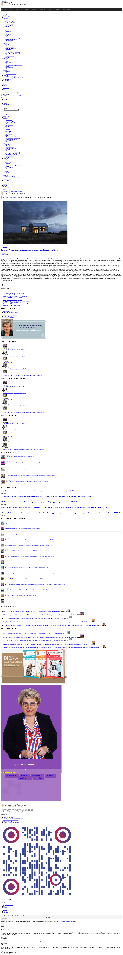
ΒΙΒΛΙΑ (11, 9)
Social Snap (9, 953)
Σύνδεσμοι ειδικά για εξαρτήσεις (10, 820)
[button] (8, 772)
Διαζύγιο (8, 63)
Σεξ (7, 61)
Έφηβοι (5, 910)
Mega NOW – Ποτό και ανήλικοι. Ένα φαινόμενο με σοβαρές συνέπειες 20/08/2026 (20, 456)
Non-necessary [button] (4, 943)
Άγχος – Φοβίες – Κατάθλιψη (13, 38)
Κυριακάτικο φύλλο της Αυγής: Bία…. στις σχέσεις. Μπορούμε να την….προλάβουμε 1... (23, 375)
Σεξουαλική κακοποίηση (11, 39)
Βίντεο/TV (8, 71)
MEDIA (50, 9)
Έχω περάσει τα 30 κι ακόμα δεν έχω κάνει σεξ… (14, 349)
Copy (17, 952)
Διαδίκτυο (8, 49)
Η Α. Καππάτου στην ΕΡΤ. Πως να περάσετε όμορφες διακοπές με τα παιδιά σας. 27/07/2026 (21, 550)
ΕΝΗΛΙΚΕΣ (42, 9)
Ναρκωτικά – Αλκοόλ (8, 316)
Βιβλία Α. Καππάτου (8, 905)
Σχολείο (8, 35)
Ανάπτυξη (8, 29)
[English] (6, 95)
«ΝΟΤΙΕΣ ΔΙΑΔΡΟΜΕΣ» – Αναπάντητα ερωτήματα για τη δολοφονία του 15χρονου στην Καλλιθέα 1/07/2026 (24, 578)
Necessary (4, 937)
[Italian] (20, 95)
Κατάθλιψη (8, 66)
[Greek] (2, 95)
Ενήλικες (7, 197)
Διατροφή (8, 31)
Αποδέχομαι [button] (73, 921)
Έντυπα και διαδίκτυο (11, 74)
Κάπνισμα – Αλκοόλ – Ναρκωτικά (14, 51)
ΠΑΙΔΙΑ (27, 9)
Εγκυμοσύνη (9, 20)
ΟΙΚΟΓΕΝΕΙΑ (19, 9)
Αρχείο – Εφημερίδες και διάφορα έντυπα (15, 77)
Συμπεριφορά (9, 34)
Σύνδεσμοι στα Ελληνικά (9, 817)
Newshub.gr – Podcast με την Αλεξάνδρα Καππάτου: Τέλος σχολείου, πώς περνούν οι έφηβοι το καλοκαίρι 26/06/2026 (25, 561)
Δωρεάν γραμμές (7, 311)
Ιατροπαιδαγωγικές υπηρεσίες (10, 315)
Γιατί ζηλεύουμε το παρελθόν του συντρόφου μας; (14, 356)
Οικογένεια (6, 906)
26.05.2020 (3, 253)
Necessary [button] (3, 935)
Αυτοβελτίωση (9, 62)
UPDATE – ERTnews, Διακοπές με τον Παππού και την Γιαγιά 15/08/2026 (18, 469)
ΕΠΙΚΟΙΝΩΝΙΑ (66, 9)
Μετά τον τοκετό (10, 21)
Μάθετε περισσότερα (65, 921)
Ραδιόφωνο (8, 72)
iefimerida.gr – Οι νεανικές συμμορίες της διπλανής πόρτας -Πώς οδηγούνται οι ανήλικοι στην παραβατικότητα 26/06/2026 (26, 589)
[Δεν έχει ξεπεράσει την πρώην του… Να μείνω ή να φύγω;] (5, 366)
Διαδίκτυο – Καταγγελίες (9, 313)
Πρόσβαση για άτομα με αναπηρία (11, 822)
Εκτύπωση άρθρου (5, 254)
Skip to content (4, 1)
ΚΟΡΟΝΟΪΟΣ (6, 80)
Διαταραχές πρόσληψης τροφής (13, 53)
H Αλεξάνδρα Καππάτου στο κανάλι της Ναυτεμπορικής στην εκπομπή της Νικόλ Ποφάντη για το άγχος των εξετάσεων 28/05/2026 (39, 502)
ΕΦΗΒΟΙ (34, 9)
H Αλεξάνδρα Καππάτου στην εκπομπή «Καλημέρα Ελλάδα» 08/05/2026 (17, 600)
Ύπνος (7, 30)
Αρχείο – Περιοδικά (10, 76)
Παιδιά (5, 907)
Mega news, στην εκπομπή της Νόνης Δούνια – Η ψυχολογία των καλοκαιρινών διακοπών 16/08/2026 (23, 462)
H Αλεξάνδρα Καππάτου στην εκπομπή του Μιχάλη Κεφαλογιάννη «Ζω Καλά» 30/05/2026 (20, 595)
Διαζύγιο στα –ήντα (7, 362)
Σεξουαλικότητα (10, 47)
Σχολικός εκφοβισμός (11, 36)
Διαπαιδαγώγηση (10, 33)
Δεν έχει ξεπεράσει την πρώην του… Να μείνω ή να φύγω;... (17, 369)
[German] (15, 95)
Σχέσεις (8, 60)
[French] (11, 95)
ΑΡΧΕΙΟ (57, 9)
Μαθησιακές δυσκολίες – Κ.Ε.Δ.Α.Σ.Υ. (12, 312)
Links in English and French (9, 821)
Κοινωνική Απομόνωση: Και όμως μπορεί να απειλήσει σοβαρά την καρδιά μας (29, 250)
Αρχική (5, 15)
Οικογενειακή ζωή (10, 22)
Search (2, 93)
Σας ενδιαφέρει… (10, 25)
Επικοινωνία (6, 912)
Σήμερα (5, 247)
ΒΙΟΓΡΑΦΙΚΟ (4, 9)
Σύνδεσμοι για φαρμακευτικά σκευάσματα (13, 818)
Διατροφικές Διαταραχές (8, 317)
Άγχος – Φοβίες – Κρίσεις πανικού (14, 65)
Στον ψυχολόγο (9, 24)
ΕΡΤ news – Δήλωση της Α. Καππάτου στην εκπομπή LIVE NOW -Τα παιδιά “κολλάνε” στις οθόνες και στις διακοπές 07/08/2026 (28, 481)
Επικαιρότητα (9, 26)
